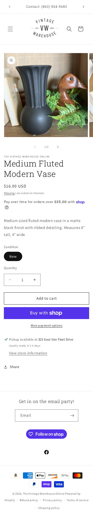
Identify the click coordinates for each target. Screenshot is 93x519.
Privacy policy (52, 500)
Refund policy (29, 500)
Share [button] (14, 366)
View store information (28, 353)
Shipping (9, 193)
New (13, 256)
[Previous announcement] (9, 6)
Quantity (10, 268)
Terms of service (77, 500)
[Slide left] (35, 147)
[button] (10, 29)
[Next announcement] (83, 6)
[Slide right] (58, 147)
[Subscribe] (72, 415)
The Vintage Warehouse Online (44, 493)
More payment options (47, 325)
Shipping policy (49, 508)
